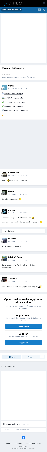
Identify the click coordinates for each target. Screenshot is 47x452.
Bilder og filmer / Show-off (25, 77)
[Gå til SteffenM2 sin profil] (4, 279)
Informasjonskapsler (33, 443)
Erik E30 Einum (15, 257)
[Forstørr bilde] (12, 93)
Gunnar (7, 75)
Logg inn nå (23, 342)
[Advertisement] (23, 38)
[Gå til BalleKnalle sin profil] (4, 174)
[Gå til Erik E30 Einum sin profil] (4, 258)
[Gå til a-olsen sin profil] (4, 211)
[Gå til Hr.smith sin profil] (4, 240)
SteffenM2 (13, 278)
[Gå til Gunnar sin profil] (4, 87)
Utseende (18, 443)
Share (12, 357)
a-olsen (11, 210)
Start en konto (23, 326)
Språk (8, 443)
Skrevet (17, 89)
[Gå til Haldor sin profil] (4, 192)
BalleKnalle (13, 172)
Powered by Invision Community (23, 448)
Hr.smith (12, 238)
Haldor (11, 191)
